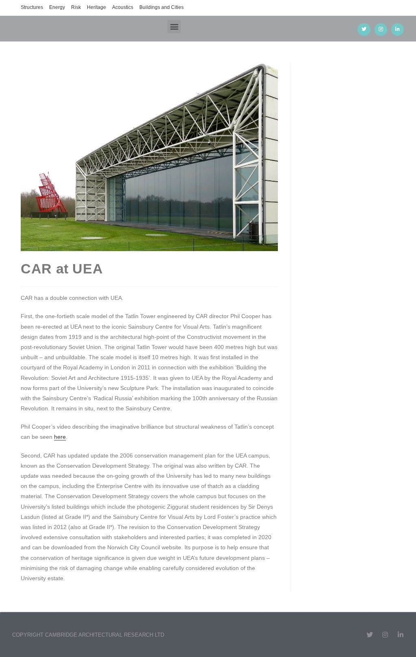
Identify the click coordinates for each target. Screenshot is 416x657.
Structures (32, 7)
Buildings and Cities (161, 7)
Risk (76, 7)
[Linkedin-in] (397, 29)
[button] (174, 26)
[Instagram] (381, 29)
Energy (57, 7)
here (60, 437)
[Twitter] (364, 29)
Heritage (96, 7)
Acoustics (122, 7)
